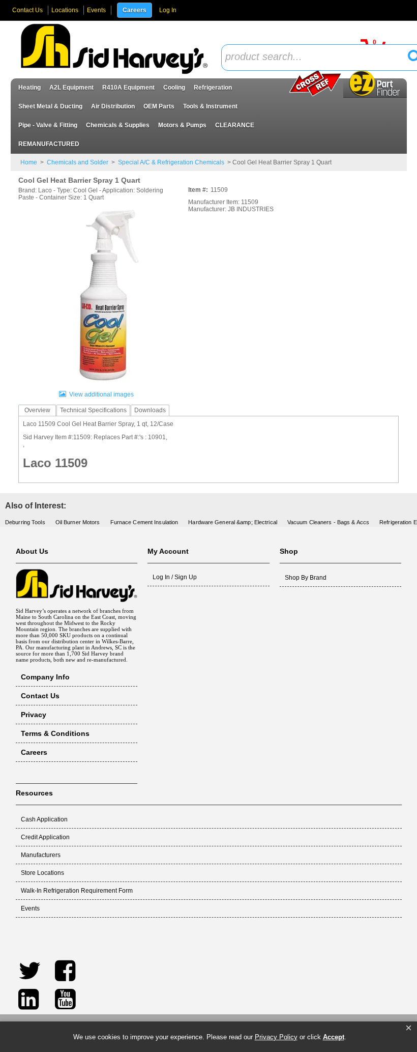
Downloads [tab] (150, 410)
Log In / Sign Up (175, 577)
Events (96, 10)
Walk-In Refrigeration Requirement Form (77, 890)
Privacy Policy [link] (276, 1037)
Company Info (45, 677)
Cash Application (44, 819)
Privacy (33, 714)
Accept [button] (333, 1037)
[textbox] (317, 57)
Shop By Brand (305, 577)
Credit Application (45, 837)
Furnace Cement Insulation (144, 522)
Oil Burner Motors (77, 522)
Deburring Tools (25, 522)
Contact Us (27, 10)
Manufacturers (41, 855)
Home (28, 162)
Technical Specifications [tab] (93, 410)
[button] (408, 1028)
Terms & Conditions (55, 733)
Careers (134, 10)
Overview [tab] (37, 410)
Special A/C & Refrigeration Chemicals (171, 162)
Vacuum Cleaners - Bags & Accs (328, 522)
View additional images (101, 394)
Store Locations (42, 872)
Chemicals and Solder (77, 162)
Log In (167, 10)
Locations (64, 10)
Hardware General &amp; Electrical (232, 522)
